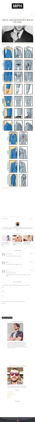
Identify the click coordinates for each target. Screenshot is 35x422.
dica (10, 18)
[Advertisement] (17, 195)
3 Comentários (31, 218)
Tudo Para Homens (10, 391)
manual (15, 216)
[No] (33, 419)
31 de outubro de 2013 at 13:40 (10, 254)
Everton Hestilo (9, 253)
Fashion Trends (9, 393)
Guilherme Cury (5, 218)
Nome (3, 286)
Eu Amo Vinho (9, 395)
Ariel (7, 270)
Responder (31, 253)
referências (16, 18)
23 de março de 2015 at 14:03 (9, 271)
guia (8, 216)
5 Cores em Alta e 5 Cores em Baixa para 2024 (6, 244)
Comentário (3, 303)
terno (21, 18)
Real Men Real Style (7, 187)
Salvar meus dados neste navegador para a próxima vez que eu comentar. (13, 301)
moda (18, 216)
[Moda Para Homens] (17, 6)
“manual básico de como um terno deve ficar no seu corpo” (15, 43)
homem (12, 18)
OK (17, 420)
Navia (8, 396)
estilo (5, 216)
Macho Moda (9, 397)
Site (2, 295)
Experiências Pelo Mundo (11, 394)
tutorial (24, 18)
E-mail (3, 291)
